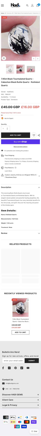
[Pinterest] (15, 368)
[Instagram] (9, 368)
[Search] (27, 5)
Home (2, 13)
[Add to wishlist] (34, 135)
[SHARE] (38, 135)
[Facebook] (3, 368)
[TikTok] (21, 368)
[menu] (2, 5)
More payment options (20, 146)
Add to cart (15, 135)
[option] (20, 38)
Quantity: (4, 124)
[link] (10, 276)
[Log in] (32, 5)
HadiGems (10, 92)
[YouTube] (28, 368)
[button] (34, 59)
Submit (32, 360)
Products (9, 13)
